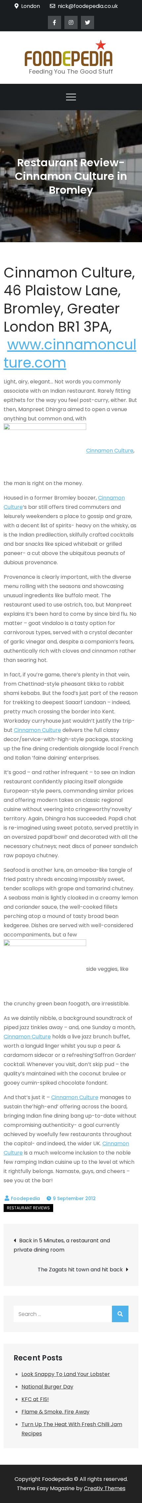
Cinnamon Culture (109, 451)
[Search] (120, 1314)
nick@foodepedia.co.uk (88, 6)
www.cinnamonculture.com (70, 354)
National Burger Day (47, 1386)
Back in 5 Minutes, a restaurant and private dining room (62, 1245)
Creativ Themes (104, 1488)
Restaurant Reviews (28, 1208)
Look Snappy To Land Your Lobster (65, 1374)
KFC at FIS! (35, 1399)
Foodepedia (25, 1198)
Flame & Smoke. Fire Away (55, 1412)
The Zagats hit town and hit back (80, 1269)
